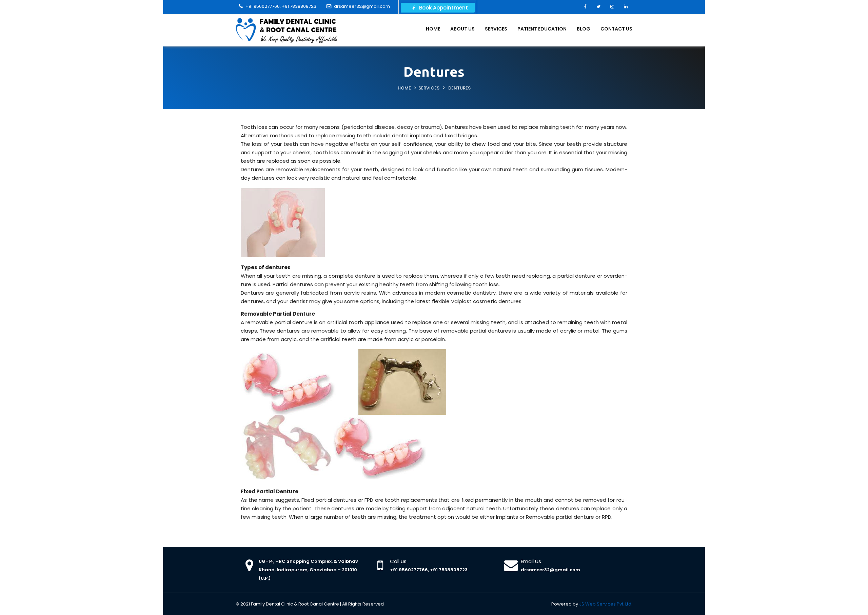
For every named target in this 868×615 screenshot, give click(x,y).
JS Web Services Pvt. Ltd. (605, 604)
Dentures (459, 88)
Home (433, 28)
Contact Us (616, 28)
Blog (583, 28)
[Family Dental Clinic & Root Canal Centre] (286, 30)
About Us (462, 28)
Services (496, 28)
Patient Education (542, 28)
